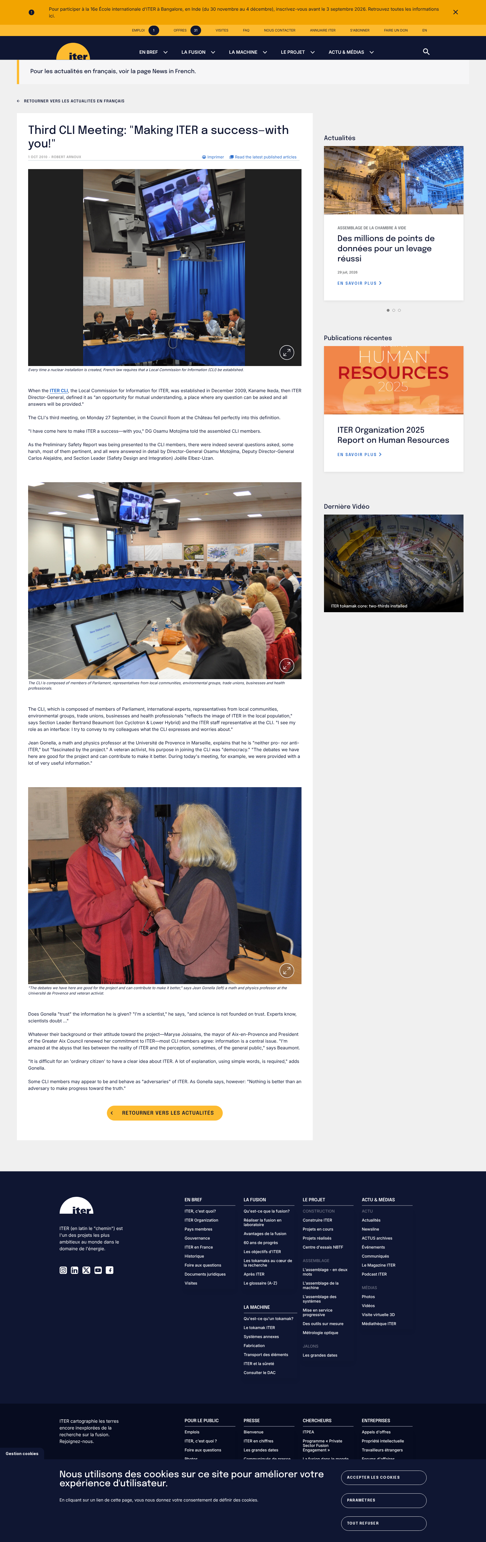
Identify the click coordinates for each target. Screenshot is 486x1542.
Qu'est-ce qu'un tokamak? (269, 1319)
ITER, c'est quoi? (200, 1211)
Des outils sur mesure (323, 1324)
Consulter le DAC (260, 1373)
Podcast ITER (374, 1274)
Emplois (192, 1432)
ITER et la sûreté (259, 1364)
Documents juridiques (205, 1274)
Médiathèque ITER (379, 1324)
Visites (191, 1283)
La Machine (243, 52)
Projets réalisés (317, 1238)
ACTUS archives (377, 1238)
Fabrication (254, 1346)
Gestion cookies (22, 1453)
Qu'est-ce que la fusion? (267, 1211)
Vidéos (368, 1306)
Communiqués (375, 1256)
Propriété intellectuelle (383, 1441)
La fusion (193, 52)
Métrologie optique (320, 1333)
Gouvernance (197, 1238)
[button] (454, 48)
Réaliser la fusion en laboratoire (263, 1222)
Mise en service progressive (317, 1312)
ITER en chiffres (259, 1441)
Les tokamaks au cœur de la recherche (268, 1263)
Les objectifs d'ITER (262, 1252)
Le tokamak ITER (259, 1328)
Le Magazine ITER (378, 1265)
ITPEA (308, 1432)
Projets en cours (318, 1229)
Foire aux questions (203, 1265)
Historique (194, 1256)
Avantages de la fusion (265, 1234)
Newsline (370, 1229)
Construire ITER (317, 1220)
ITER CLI (59, 390)
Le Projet (293, 52)
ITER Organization (202, 1220)
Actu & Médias (346, 52)
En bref (148, 52)
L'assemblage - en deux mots (325, 1272)
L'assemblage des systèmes (320, 1299)
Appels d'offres (376, 1432)
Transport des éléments (266, 1355)
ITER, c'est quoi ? (201, 1441)
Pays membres (199, 1229)
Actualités (371, 1220)
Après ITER (254, 1274)
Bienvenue (254, 1432)
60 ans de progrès (261, 1243)
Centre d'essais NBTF (323, 1247)
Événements (373, 1247)
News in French (173, 72)
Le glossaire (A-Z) (260, 1283)
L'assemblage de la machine (321, 1285)
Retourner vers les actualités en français (74, 102)
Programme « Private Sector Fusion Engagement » (322, 1446)
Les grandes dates (320, 1355)
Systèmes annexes (261, 1337)
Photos (368, 1297)
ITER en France (199, 1247)
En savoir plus (358, 284)
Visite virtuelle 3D (378, 1315)
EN (424, 30)
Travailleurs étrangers (382, 1450)
